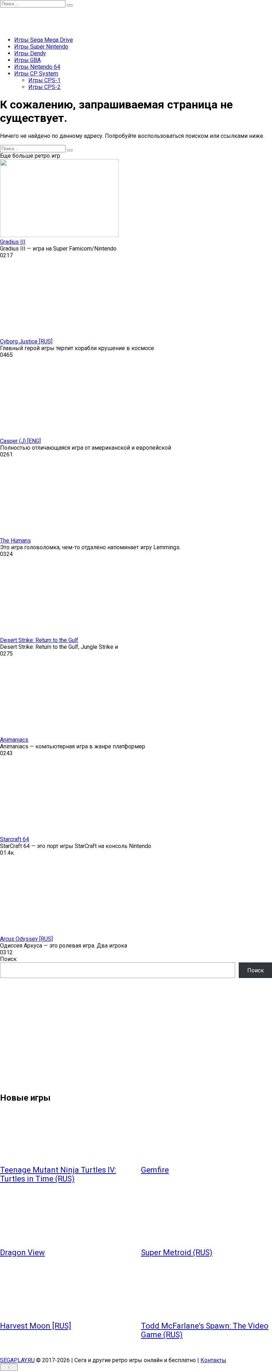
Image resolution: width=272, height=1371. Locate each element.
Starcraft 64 (14, 839)
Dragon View (22, 1252)
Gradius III (13, 241)
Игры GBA (27, 60)
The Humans (15, 540)
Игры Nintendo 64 (37, 66)
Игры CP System (36, 73)
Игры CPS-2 (44, 87)
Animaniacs (14, 739)
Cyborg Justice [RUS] (26, 341)
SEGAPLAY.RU (17, 1360)
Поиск (8, 959)
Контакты (213, 1360)
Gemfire (155, 1169)
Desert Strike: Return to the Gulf (39, 640)
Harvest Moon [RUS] (35, 1325)
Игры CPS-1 (44, 80)
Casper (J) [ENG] (20, 441)
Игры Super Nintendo (41, 46)
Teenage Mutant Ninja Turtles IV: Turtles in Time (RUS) (58, 1174)
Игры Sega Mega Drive (43, 39)
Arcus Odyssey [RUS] (26, 938)
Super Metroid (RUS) (176, 1252)
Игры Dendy (30, 53)
